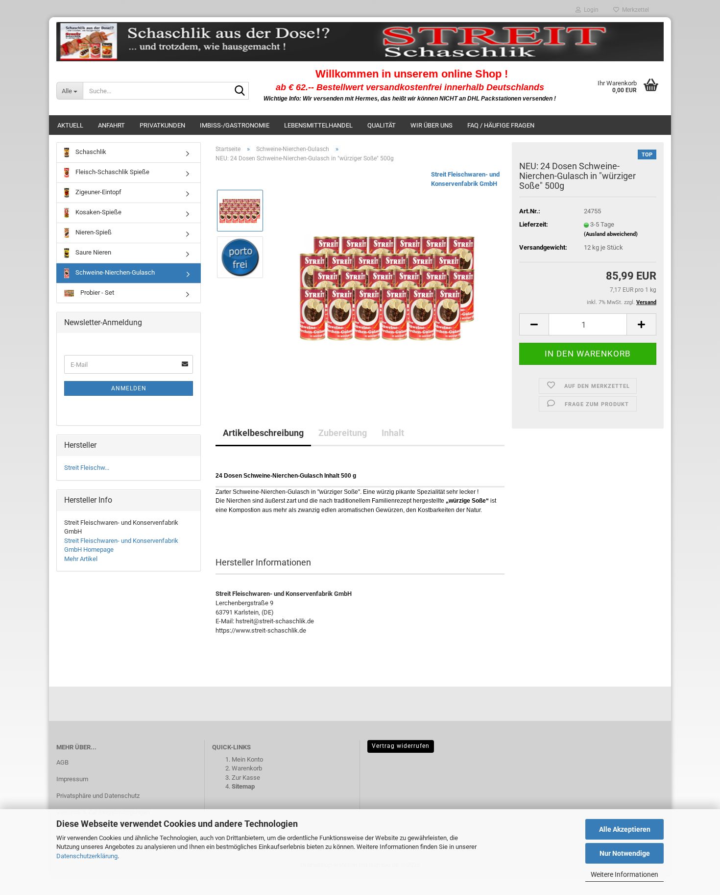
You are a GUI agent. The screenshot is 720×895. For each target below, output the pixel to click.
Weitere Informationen (624, 874)
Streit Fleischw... (86, 467)
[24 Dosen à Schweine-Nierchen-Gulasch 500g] (388, 280)
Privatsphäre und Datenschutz (98, 795)
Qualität (381, 125)
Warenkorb (247, 768)
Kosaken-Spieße (97, 212)
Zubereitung (342, 433)
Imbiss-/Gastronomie (234, 125)
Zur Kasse (246, 777)
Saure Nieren (92, 252)
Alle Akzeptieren (624, 829)
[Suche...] (239, 91)
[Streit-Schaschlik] (360, 41)
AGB (62, 762)
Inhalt (393, 433)
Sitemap (243, 786)
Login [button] (590, 9)
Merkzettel (634, 9)
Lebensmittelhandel (318, 125)
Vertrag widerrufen (401, 745)
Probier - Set (96, 292)
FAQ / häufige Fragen (500, 125)
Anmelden (128, 388)
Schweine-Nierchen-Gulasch (114, 272)
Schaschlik (90, 151)
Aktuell (70, 125)
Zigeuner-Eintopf (97, 192)
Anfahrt (111, 125)
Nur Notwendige (625, 853)
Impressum (72, 779)
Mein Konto (247, 759)
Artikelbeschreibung (263, 433)
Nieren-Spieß (93, 232)
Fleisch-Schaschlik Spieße (111, 172)
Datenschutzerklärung (87, 856)
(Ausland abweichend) (611, 234)
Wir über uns (431, 125)
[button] (534, 324)
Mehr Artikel (80, 559)
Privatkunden (162, 125)
